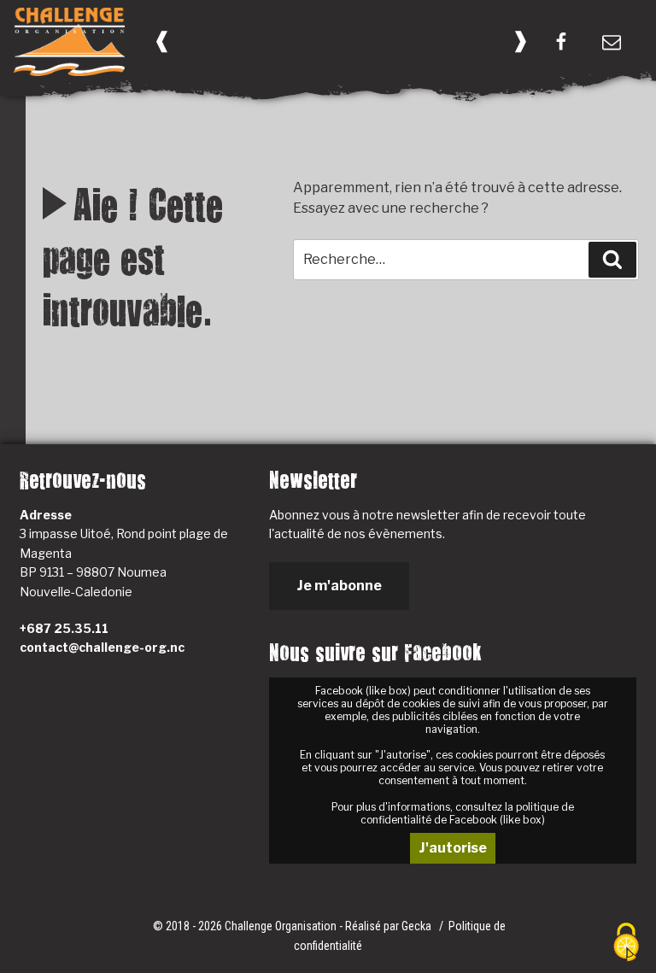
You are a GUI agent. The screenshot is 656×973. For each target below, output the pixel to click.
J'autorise (453, 848)
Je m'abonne (339, 585)
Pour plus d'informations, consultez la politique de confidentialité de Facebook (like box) (452, 813)
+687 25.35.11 (64, 628)
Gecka (417, 926)
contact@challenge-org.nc (102, 647)
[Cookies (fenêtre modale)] (626, 943)
